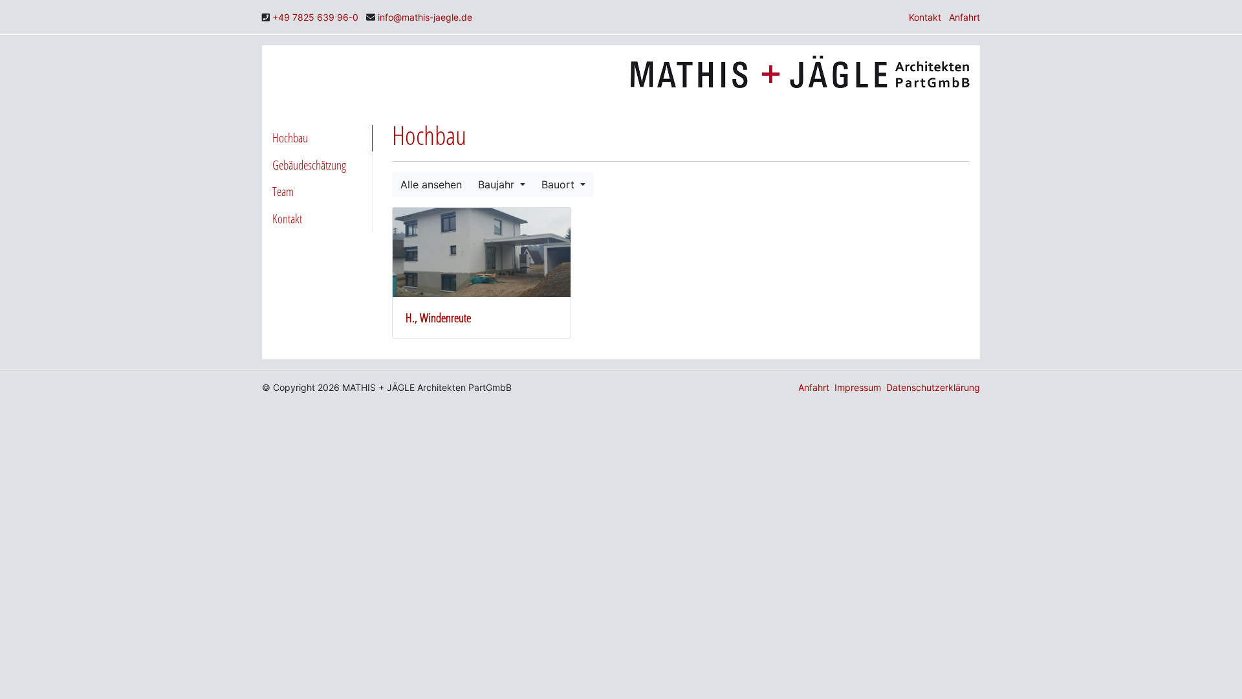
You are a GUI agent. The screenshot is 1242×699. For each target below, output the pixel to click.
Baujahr (498, 184)
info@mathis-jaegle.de (425, 17)
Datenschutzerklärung (933, 387)
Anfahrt (964, 17)
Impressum (857, 387)
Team (283, 191)
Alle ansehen (431, 184)
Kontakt (925, 17)
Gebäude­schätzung (309, 164)
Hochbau (290, 137)
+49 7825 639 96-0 (315, 17)
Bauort (559, 184)
